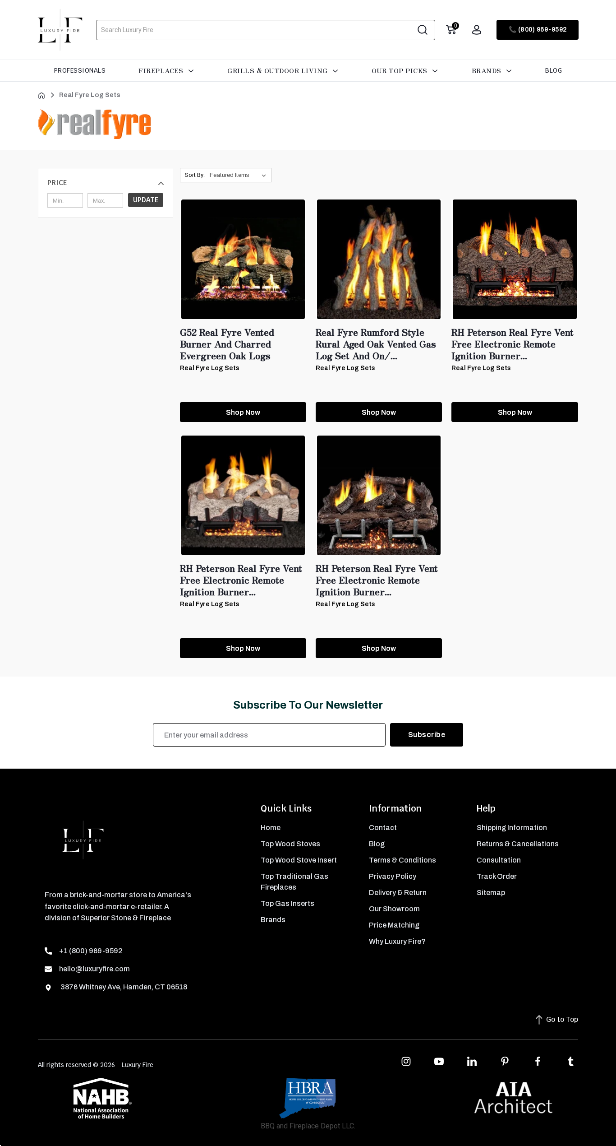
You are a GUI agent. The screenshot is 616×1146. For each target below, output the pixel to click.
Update (145, 199)
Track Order (497, 876)
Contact (383, 827)
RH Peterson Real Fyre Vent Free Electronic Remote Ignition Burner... (512, 344)
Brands (488, 70)
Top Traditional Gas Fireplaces (294, 881)
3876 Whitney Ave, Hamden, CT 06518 (123, 987)
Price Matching (394, 925)
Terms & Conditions (402, 860)
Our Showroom (394, 909)
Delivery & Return (398, 892)
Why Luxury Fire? (397, 941)
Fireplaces (161, 70)
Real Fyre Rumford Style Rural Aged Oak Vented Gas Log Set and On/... (376, 344)
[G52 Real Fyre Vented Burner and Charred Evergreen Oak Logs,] (243, 259)
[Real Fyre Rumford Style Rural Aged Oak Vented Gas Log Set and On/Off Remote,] (379, 259)
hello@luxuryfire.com (94, 969)
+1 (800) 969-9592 (91, 951)
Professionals (80, 70)
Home (270, 827)
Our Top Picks (400, 70)
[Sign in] (476, 29)
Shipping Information (512, 827)
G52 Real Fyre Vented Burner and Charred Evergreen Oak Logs (227, 344)
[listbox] (239, 175)
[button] (105, 182)
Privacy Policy (392, 876)
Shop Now (243, 412)
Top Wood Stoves (290, 844)
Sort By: (195, 175)
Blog (553, 70)
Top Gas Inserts (287, 903)
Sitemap (491, 892)
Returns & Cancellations (518, 844)
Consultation (499, 860)
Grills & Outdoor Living (278, 70)
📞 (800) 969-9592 (538, 29)
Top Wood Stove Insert (299, 860)
